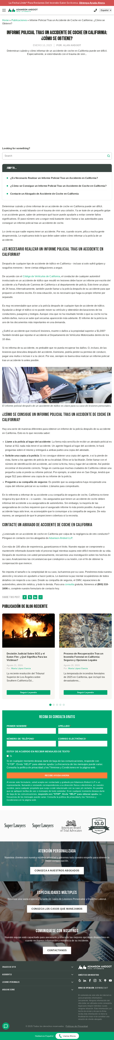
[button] (50, 705)
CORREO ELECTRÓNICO (72, 738)
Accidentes (7, 974)
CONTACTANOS (57, 950)
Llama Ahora (69, 1036)
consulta (69, 584)
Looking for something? (16, 148)
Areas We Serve (8, 989)
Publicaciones (19, 20)
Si (11, 756)
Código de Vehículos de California (41, 276)
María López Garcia (21, 668)
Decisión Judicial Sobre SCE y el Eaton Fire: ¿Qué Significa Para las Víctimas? (27, 656)
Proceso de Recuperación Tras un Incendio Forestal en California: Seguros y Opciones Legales (83, 656)
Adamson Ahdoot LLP (60, 538)
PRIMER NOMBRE (17, 726)
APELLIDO (64, 726)
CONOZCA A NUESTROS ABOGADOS (57, 870)
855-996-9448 (95, 10)
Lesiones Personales (11, 982)
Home (5, 20)
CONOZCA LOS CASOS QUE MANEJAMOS (57, 909)
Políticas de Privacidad (77, 1026)
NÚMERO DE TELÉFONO (21, 738)
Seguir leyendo (28, 692)
